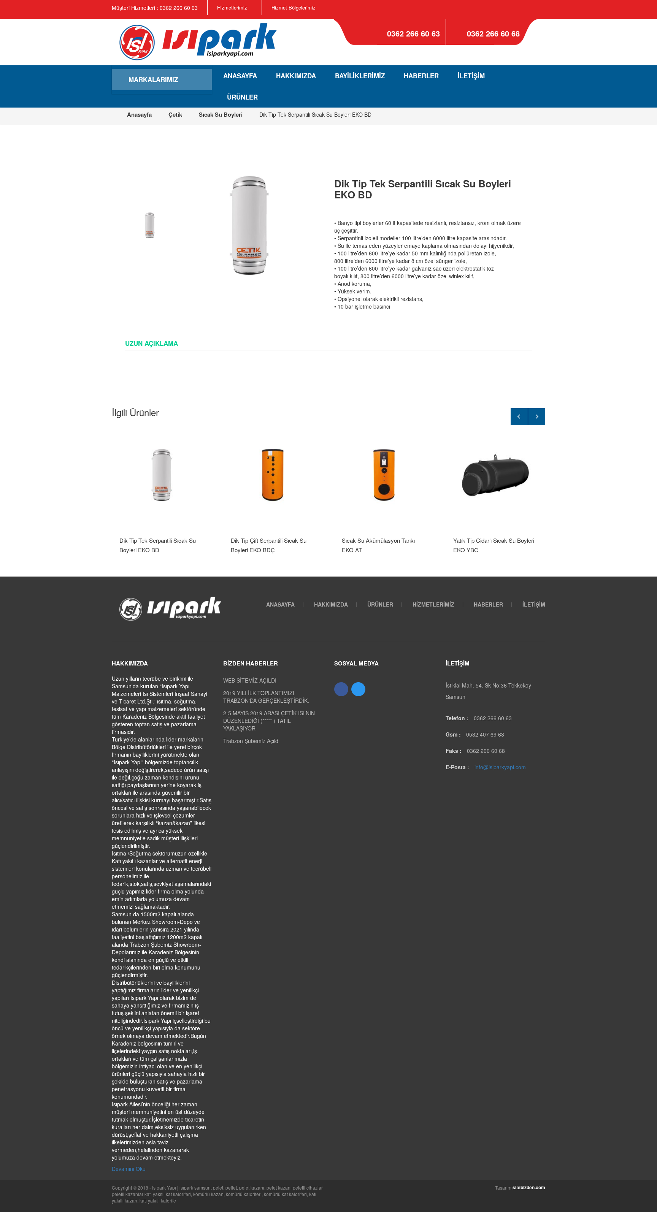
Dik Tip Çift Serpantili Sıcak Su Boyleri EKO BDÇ (268, 545)
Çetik (175, 114)
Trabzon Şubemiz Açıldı (251, 741)
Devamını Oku (129, 1168)
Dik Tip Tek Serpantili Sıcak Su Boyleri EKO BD (157, 545)
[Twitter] (358, 689)
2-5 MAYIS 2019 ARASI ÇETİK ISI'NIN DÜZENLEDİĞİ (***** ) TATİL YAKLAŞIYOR (269, 720)
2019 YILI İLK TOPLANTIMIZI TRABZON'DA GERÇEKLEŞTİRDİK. (266, 696)
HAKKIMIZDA (331, 604)
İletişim (471, 75)
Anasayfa (240, 75)
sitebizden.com (529, 1187)
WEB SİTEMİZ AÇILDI (249, 680)
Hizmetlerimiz (232, 7)
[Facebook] (341, 689)
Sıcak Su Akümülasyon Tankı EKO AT (378, 545)
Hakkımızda (296, 75)
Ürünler (242, 96)
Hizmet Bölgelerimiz (293, 7)
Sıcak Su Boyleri (221, 114)
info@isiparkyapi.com (500, 767)
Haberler (421, 75)
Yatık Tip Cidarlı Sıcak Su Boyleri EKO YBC (493, 545)
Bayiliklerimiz (360, 75)
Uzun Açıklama (151, 343)
